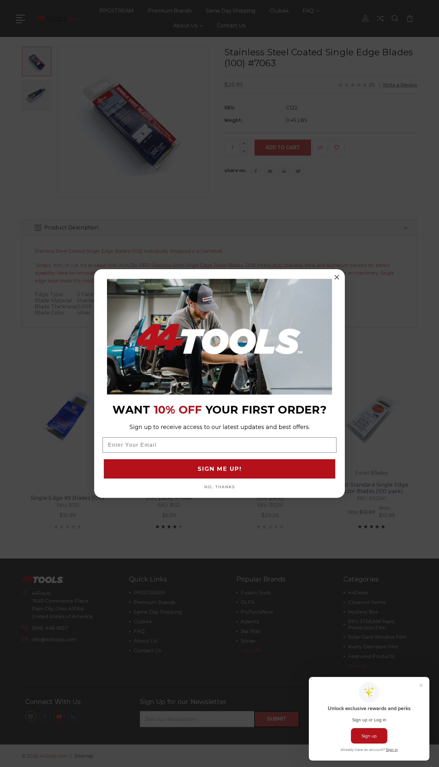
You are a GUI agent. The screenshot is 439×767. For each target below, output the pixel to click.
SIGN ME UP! (220, 468)
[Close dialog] (337, 277)
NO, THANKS (219, 486)
